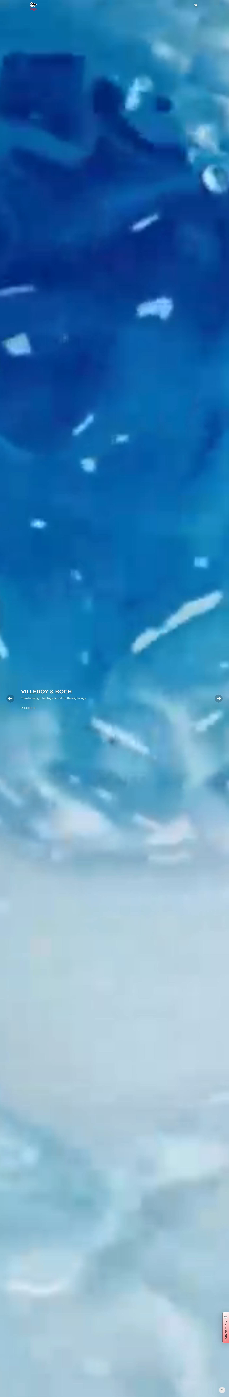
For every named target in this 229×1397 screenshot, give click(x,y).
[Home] (33, 5)
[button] (194, 5)
